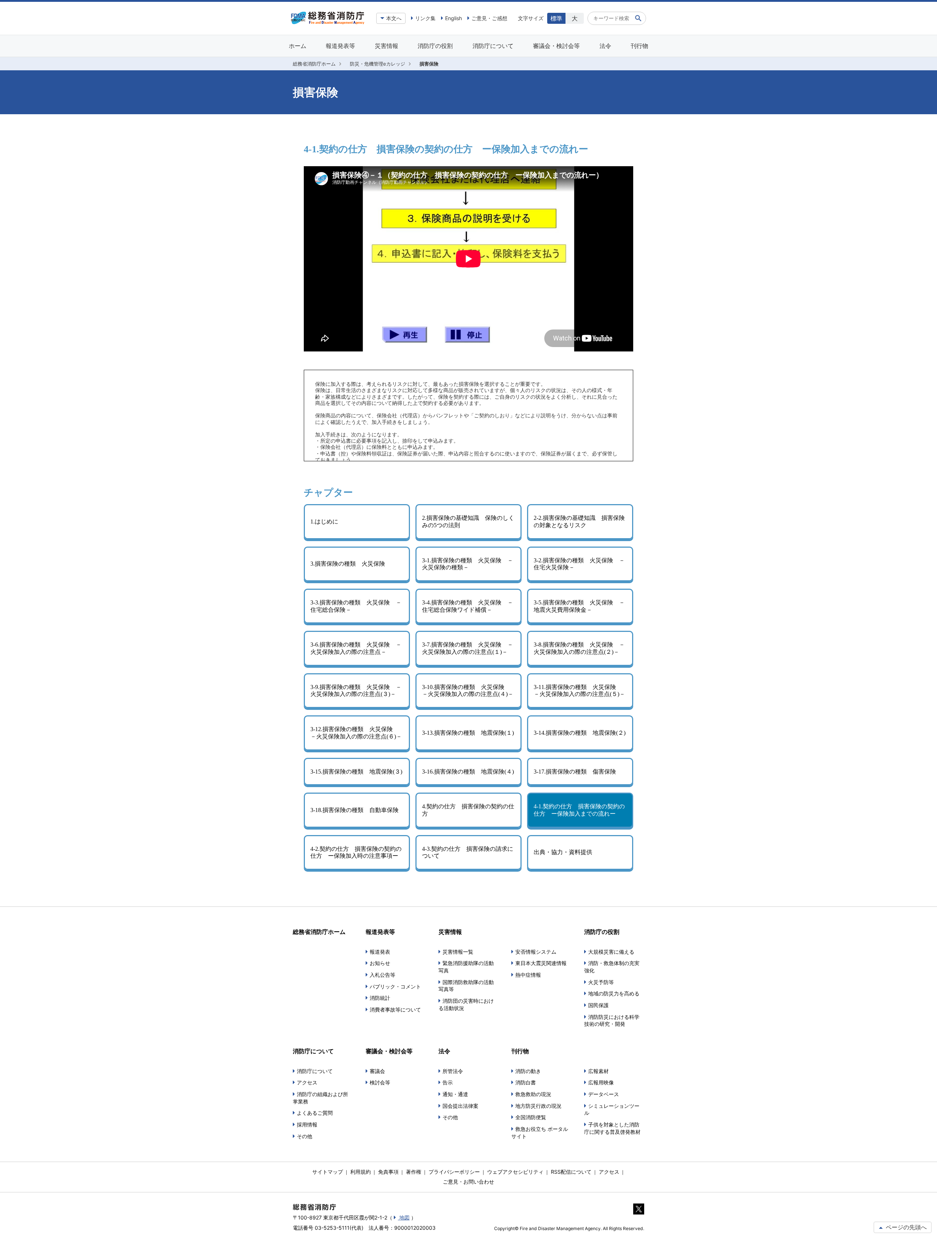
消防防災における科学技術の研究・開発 (611, 1020)
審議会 (377, 1071)
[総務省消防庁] (327, 22)
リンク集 (425, 18)
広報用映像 (601, 1082)
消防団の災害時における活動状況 (466, 1004)
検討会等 (380, 1082)
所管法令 (453, 1071)
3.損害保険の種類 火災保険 (347, 563)
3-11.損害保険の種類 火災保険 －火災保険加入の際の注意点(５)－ (579, 690)
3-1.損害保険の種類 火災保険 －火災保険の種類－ (467, 564)
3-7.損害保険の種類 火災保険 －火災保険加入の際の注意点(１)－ (467, 648)
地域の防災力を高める (613, 993)
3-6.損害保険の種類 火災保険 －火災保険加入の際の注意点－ (356, 648)
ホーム (297, 45)
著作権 (413, 1172)
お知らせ (380, 963)
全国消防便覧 (530, 1117)
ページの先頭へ (905, 1227)
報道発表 (380, 952)
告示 (448, 1082)
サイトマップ (327, 1172)
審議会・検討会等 (556, 45)
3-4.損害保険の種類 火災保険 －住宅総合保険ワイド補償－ (467, 606)
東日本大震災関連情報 (541, 963)
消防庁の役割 (435, 45)
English (453, 18)
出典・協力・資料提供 (563, 852)
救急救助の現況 (533, 1094)
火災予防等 (601, 982)
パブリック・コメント (395, 986)
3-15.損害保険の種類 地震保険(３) (356, 771)
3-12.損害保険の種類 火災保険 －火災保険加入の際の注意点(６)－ (356, 733)
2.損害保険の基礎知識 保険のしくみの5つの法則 (468, 521)
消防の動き (528, 1071)
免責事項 (388, 1172)
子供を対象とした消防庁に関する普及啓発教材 (612, 1128)
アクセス (307, 1082)
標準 (556, 18)
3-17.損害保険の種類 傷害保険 (575, 771)
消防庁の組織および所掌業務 (320, 1098)
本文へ (394, 18)
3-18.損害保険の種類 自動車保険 (354, 810)
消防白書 (525, 1082)
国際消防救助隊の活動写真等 (466, 985)
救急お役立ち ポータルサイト (539, 1132)
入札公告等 (382, 975)
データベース (603, 1094)
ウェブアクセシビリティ (515, 1172)
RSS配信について (571, 1172)
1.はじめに (324, 521)
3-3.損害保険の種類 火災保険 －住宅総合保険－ (356, 606)
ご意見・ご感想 (489, 18)
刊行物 (639, 45)
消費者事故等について (395, 1009)
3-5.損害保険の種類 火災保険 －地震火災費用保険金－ (579, 606)
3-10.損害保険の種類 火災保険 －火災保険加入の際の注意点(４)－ (468, 690)
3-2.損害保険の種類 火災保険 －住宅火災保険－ (579, 564)
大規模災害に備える (611, 952)
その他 (304, 1136)
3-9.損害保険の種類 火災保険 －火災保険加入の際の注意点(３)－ (356, 690)
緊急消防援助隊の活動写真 (466, 966)
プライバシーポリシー (454, 1172)
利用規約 (360, 1172)
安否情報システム (535, 952)
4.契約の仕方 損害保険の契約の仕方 (468, 810)
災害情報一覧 (458, 952)
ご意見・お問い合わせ (468, 1181)
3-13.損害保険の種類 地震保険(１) (468, 733)
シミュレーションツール (611, 1109)
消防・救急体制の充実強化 (611, 966)
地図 (404, 1217)
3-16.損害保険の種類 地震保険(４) (468, 771)
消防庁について (493, 45)
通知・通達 (455, 1094)
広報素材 (598, 1071)
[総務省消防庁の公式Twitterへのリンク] (638, 1210)
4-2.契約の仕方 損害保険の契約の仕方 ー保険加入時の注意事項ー (356, 852)
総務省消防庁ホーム (314, 64)
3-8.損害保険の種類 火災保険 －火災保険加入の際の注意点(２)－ (579, 648)
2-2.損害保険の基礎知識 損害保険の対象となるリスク (579, 521)
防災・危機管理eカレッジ (377, 64)
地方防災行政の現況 (538, 1106)
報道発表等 (340, 45)
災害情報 (386, 45)
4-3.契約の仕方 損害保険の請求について (467, 852)
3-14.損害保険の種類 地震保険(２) (580, 733)
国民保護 (598, 1005)
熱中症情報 (528, 975)
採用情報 (307, 1124)
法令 (605, 45)
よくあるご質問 (315, 1113)
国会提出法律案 (460, 1106)
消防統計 (380, 998)
